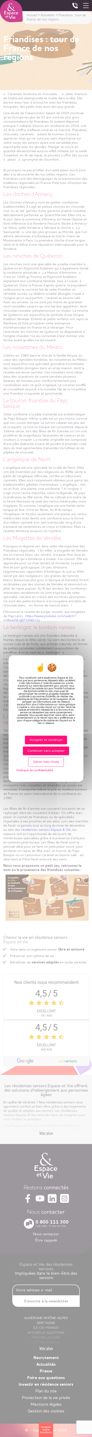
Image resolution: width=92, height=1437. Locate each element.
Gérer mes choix (46, 762)
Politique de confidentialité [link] (35, 770)
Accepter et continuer (46, 739)
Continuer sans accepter (46, 750)
